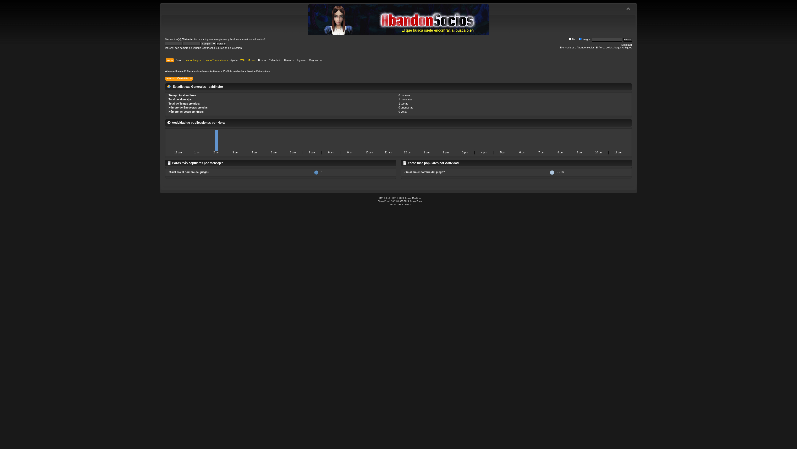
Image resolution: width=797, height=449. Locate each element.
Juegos (586, 39)
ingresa (209, 39)
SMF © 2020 (398, 198)
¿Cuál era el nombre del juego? (189, 172)
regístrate (221, 39)
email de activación (253, 39)
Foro (574, 39)
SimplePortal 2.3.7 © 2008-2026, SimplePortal (400, 201)
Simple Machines (413, 198)
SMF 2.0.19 (384, 198)
